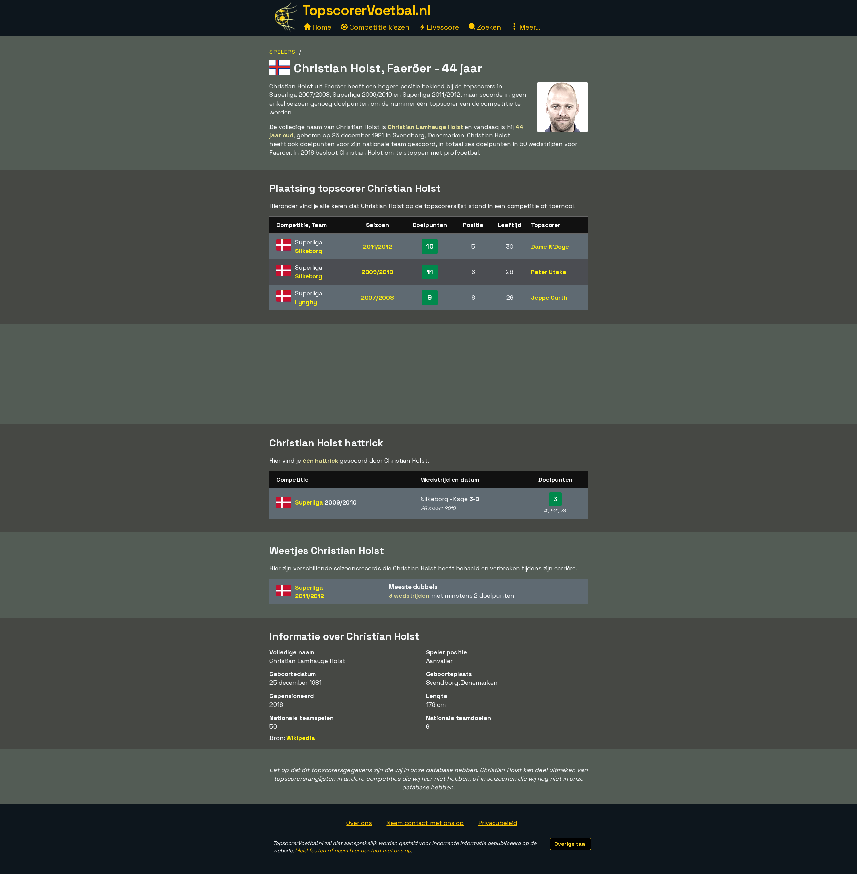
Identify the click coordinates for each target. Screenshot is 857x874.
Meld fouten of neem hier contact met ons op (353, 850)
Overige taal (570, 843)
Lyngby (306, 302)
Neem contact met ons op (425, 823)
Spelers (282, 51)
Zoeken (488, 27)
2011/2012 (377, 246)
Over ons (359, 823)
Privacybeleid (497, 823)
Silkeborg (308, 251)
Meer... (529, 27)
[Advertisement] (428, 374)
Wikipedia (300, 738)
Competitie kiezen (378, 27)
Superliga (326, 502)
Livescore (442, 27)
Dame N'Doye (550, 246)
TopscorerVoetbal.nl (366, 10)
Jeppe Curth (549, 297)
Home (321, 27)
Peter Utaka (548, 272)
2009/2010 (377, 272)
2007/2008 (377, 297)
